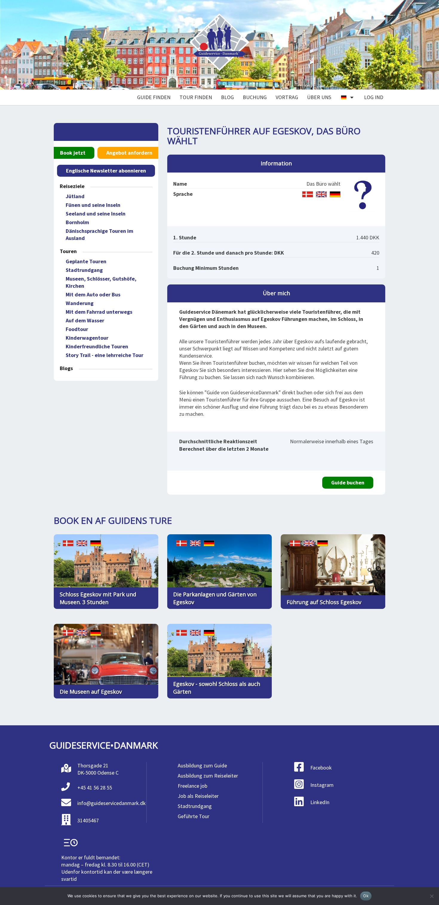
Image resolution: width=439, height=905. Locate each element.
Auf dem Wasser (85, 320)
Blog (227, 97)
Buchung (255, 97)
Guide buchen (347, 482)
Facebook (321, 767)
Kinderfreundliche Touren (97, 346)
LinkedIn (319, 802)
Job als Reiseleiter (198, 795)
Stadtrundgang (84, 270)
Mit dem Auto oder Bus (93, 294)
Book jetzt (72, 152)
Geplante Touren (86, 261)
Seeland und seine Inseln (95, 213)
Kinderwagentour (87, 337)
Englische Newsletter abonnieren (106, 170)
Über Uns (319, 97)
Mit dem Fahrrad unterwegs (99, 311)
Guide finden (154, 97)
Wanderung (79, 303)
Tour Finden (195, 97)
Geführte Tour (193, 816)
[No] (432, 896)
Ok (366, 895)
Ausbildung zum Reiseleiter (208, 775)
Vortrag (287, 97)
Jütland (75, 196)
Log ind (373, 97)
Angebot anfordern (129, 152)
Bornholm (77, 222)
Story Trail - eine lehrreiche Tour (104, 355)
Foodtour (77, 329)
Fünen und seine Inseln (93, 204)
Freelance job (192, 785)
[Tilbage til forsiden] (219, 44)
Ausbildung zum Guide (202, 765)
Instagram (322, 784)
